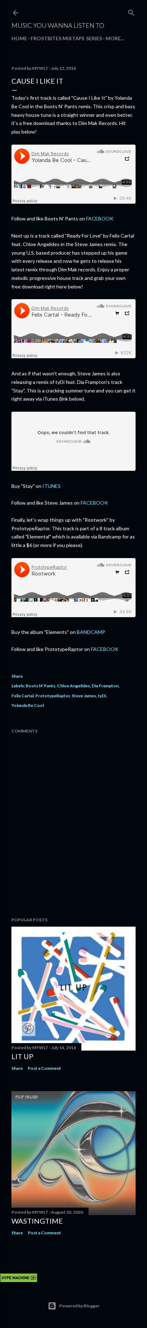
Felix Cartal (22, 695)
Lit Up (22, 1056)
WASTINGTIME (37, 1221)
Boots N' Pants (40, 685)
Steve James (84, 695)
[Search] (131, 11)
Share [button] (17, 676)
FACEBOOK (99, 218)
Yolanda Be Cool (27, 705)
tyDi (102, 695)
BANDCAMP (91, 632)
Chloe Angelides (73, 685)
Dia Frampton (105, 685)
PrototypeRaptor (52, 695)
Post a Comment (44, 1068)
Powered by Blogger (79, 1305)
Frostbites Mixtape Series (66, 38)
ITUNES (51, 486)
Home (19, 38)
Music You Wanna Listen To (57, 25)
